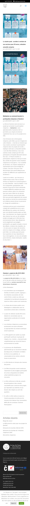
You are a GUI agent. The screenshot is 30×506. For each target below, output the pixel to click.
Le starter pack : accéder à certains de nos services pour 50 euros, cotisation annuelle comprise (14, 44)
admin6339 (8, 49)
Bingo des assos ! (8, 421)
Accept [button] (21, 503)
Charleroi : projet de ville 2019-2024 (13, 273)
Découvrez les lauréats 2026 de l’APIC (13, 428)
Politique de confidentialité (9, 453)
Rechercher (23, 413)
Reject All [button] (13, 503)
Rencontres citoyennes (9, 435)
